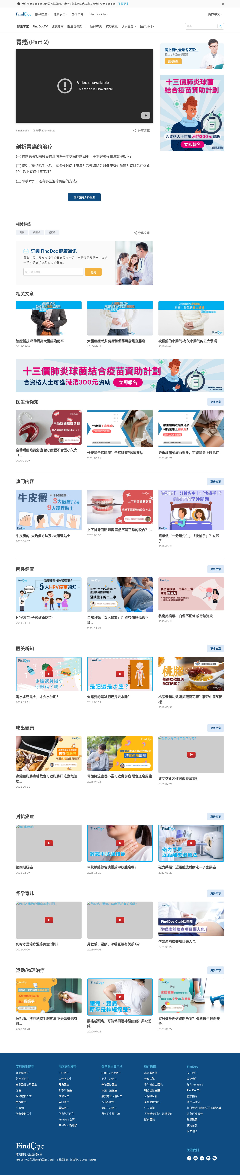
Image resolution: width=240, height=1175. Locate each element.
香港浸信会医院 (153, 1084)
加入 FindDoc (195, 1084)
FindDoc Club (98, 14)
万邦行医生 (108, 1102)
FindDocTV (40, 26)
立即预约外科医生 (84, 197)
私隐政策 (192, 1119)
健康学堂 (23, 26)
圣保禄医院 (150, 1096)
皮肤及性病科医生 (26, 1084)
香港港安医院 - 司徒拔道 (158, 1113)
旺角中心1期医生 (111, 1072)
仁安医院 (149, 1107)
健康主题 (128, 26)
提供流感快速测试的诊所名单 (204, 1107)
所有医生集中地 (110, 1113)
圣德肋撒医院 (152, 1102)
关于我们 (192, 1072)
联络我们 (192, 1078)
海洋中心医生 (109, 1107)
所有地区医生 (66, 1113)
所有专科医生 (24, 1113)
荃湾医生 (64, 1107)
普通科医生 (22, 1072)
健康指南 (58, 26)
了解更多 (123, 3)
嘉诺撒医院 (150, 1072)
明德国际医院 (152, 1090)
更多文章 (215, 401)
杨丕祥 (36, 232)
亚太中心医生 (109, 1078)
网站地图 (192, 1131)
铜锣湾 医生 (65, 1090)
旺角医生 (64, 1084)
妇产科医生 (22, 1078)
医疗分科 (146, 26)
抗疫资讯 (112, 26)
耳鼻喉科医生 (24, 1096)
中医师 (20, 1107)
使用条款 (192, 1125)
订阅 (93, 272)
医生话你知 (74, 26)
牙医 (18, 1090)
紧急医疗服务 (195, 1113)
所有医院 (149, 1119)
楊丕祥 (52, 232)
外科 (22, 232)
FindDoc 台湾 (67, 1119)
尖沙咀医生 (65, 1078)
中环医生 (64, 1072)
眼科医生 (21, 1102)
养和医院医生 (109, 1084)
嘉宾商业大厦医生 (111, 1096)
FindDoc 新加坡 (68, 1125)
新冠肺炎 (96, 26)
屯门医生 (64, 1102)
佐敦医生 (64, 1096)
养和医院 (149, 1078)
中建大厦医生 (109, 1090)
